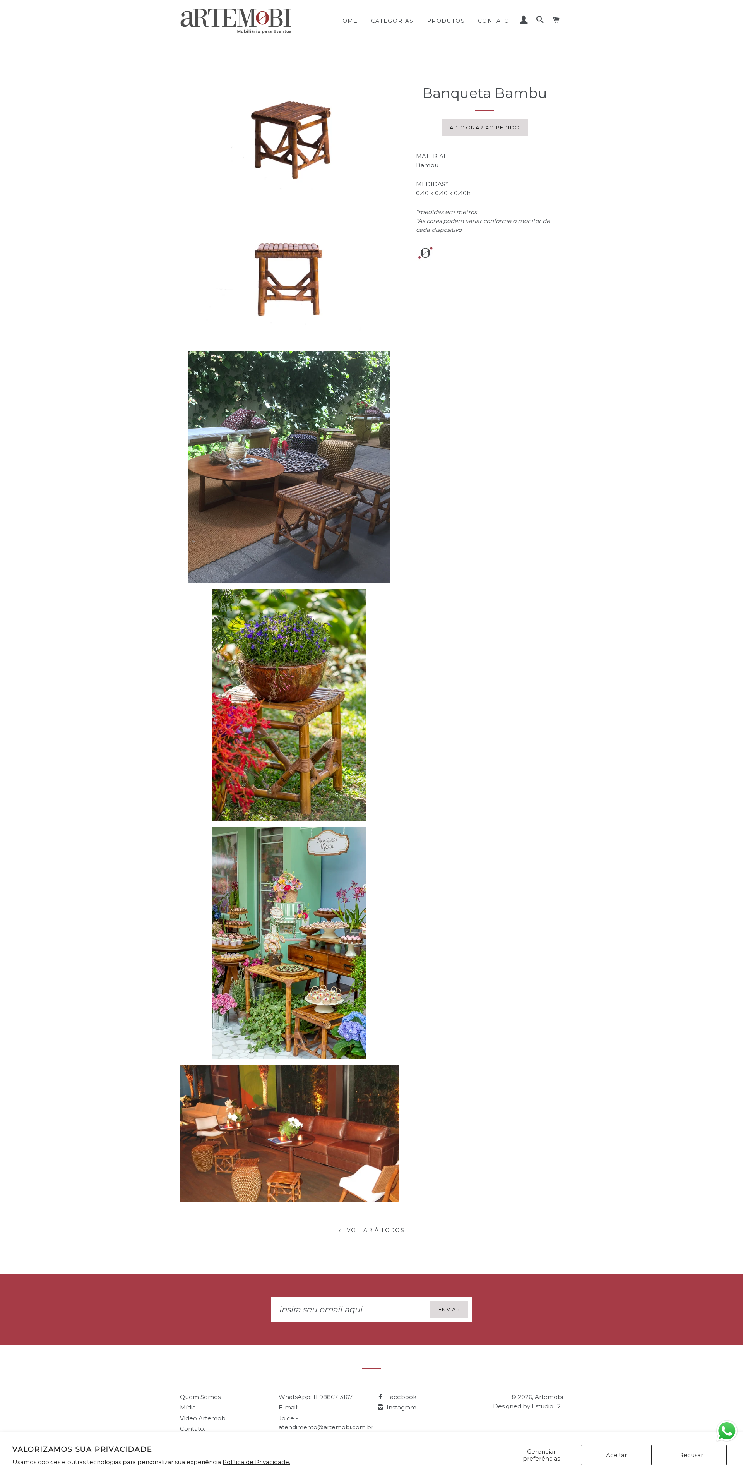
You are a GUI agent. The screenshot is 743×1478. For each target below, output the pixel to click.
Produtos (446, 20)
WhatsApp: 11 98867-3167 (316, 1397)
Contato (494, 20)
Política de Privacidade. (256, 1462)
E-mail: (288, 1407)
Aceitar (616, 1455)
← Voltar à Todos (371, 1230)
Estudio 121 (547, 1406)
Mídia (188, 1407)
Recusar (691, 1455)
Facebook (400, 1397)
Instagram (400, 1407)
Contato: (192, 1428)
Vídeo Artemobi (203, 1418)
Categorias (392, 20)
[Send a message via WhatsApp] (727, 1431)
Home (347, 20)
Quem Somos (200, 1397)
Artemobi (549, 1397)
